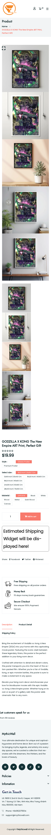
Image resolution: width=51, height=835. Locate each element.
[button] (8, 451)
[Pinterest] (38, 767)
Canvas (7, 504)
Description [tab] (7, 624)
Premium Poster (11, 466)
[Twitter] (13, 767)
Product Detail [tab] (25, 624)
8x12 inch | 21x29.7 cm (26, 472)
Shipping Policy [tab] (8, 633)
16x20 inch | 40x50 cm (36, 476)
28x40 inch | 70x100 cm (13, 489)
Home (4, 26)
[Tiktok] (30, 767)
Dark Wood (30, 499)
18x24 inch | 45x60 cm (13, 480)
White (43, 495)
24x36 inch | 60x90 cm (13, 485)
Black (33, 495)
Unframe (21, 495)
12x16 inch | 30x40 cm (13, 476)
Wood (6, 499)
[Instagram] (22, 767)
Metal (17, 499)
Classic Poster (24, 461)
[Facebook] (5, 767)
